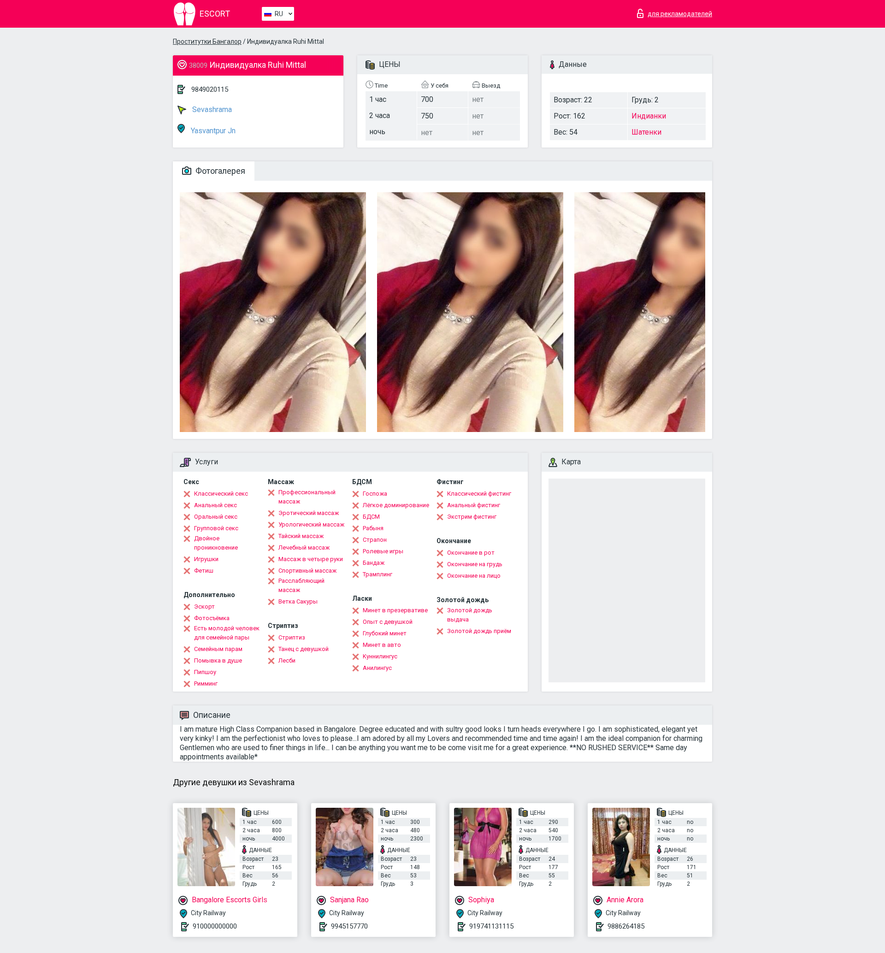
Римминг (206, 683)
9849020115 (209, 89)
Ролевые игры (383, 551)
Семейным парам (218, 648)
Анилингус (377, 667)
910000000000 (215, 926)
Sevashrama (211, 109)
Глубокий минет (385, 633)
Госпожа (375, 493)
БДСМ (371, 516)
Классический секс (221, 493)
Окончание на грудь (474, 564)
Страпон (375, 539)
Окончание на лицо (474, 575)
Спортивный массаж (307, 570)
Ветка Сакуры (298, 601)
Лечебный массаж (304, 547)
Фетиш (203, 570)
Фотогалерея (219, 171)
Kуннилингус (380, 656)
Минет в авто (382, 644)
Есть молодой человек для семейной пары (227, 633)
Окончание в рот (471, 552)
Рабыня (373, 528)
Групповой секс (216, 528)
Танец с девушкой (303, 648)
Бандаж (373, 562)
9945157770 (349, 926)
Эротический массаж (308, 512)
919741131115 (491, 926)
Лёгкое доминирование (396, 505)
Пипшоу (205, 672)
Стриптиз (291, 637)
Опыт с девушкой (388, 621)
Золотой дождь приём (479, 630)
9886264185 (626, 926)
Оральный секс (215, 516)
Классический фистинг (479, 493)
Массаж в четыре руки (310, 559)
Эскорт (204, 606)
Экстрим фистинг (471, 516)
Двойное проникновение (216, 543)
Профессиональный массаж (307, 497)
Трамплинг (377, 574)
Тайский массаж (301, 536)
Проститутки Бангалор (207, 41)
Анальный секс (215, 505)
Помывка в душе (218, 660)
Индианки (648, 116)
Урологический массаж (311, 524)
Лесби (286, 660)
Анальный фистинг (473, 505)
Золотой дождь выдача (469, 615)
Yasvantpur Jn (212, 130)
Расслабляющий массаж (301, 585)
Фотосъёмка (212, 618)
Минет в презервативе (395, 610)
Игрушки (206, 559)
